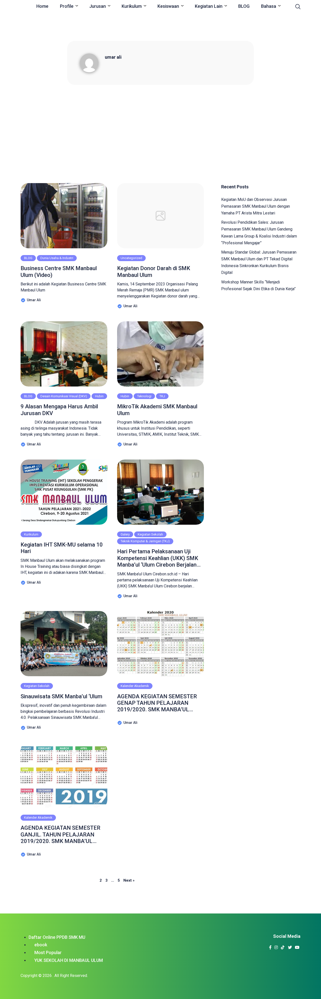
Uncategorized (131, 258)
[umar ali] (92, 62)
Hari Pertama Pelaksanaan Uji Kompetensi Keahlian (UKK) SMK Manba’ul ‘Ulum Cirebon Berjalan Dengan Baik (157, 558)
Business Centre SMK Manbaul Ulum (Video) (59, 271)
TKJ (162, 396)
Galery (125, 534)
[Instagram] (276, 946)
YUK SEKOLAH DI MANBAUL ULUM (68, 960)
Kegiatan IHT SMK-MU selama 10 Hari (62, 548)
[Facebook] (270, 946)
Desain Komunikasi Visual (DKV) (63, 396)
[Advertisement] (160, 133)
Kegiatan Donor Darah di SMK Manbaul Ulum (153, 271)
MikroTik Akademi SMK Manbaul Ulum (157, 409)
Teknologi (144, 396)
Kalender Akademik (135, 686)
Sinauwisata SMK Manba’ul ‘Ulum (61, 696)
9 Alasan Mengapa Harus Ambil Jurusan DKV (59, 409)
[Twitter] (290, 946)
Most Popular (48, 952)
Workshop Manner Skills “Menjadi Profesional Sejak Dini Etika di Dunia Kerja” (258, 285)
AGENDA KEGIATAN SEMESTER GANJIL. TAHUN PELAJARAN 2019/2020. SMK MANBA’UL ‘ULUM (60, 834)
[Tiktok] (283, 946)
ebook (40, 944)
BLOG (28, 258)
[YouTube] (297, 946)
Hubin (99, 396)
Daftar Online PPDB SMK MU (57, 937)
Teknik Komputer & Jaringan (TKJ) (145, 541)
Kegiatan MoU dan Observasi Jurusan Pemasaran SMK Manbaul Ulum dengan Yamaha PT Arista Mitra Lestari (255, 206)
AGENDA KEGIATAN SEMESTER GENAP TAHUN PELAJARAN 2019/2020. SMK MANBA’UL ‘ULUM (157, 703)
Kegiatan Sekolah (150, 534)
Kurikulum (31, 534)
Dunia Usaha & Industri (56, 258)
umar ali (113, 57)
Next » (129, 880)
